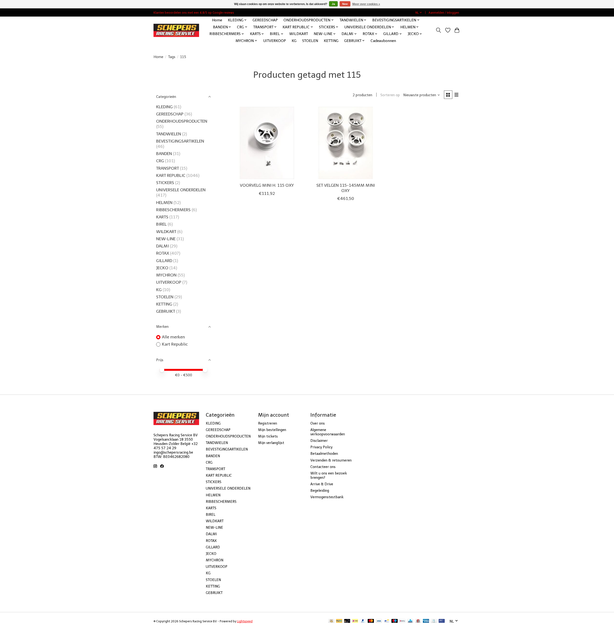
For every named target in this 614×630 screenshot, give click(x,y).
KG (294, 40)
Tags (171, 57)
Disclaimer (319, 440)
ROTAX (162, 253)
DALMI (162, 246)
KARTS (162, 217)
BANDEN (164, 153)
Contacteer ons (323, 467)
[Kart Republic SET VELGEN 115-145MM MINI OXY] (345, 143)
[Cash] (331, 621)
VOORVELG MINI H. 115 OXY (267, 185)
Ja (333, 4)
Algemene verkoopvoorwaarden (327, 432)
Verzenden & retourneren (331, 460)
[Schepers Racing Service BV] (176, 30)
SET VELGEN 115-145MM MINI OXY (345, 188)
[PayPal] (339, 621)
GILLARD (164, 260)
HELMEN (164, 202)
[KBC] (410, 621)
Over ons (317, 423)
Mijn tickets (268, 436)
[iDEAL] (355, 621)
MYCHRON (166, 275)
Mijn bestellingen (272, 430)
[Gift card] (418, 621)
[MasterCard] (371, 621)
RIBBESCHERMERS (173, 209)
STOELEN (310, 40)
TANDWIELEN (168, 134)
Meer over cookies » (366, 4)
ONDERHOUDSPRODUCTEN (181, 121)
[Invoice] (434, 621)
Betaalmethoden (324, 453)
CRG (160, 160)
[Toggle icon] (438, 30)
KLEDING (164, 106)
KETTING (331, 40)
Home (217, 20)
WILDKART (298, 33)
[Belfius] (402, 621)
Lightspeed (245, 621)
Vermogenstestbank (326, 497)
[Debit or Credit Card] (347, 621)
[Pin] (442, 621)
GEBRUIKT (165, 311)
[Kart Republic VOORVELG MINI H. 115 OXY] (267, 143)
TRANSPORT (167, 168)
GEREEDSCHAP (265, 20)
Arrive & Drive (321, 484)
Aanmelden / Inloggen (444, 12)
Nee (345, 4)
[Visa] (379, 621)
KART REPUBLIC (170, 175)
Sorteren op (390, 95)
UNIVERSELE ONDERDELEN (181, 189)
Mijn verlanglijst (271, 443)
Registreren (267, 423)
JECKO (162, 267)
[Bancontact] (387, 621)
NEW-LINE (166, 238)
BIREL (161, 224)
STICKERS (165, 182)
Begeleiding (319, 490)
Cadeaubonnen (383, 40)
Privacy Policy (321, 447)
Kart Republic (175, 344)
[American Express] (426, 621)
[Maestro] (394, 621)
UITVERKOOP (274, 40)
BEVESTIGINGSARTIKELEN (180, 141)
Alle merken (173, 337)
